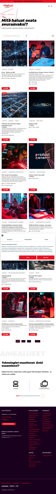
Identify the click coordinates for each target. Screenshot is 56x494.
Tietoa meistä (32, 455)
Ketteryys (31, 427)
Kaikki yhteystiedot (8, 423)
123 (37, 341)
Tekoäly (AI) (32, 437)
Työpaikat (31, 457)
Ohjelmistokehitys (33, 431)
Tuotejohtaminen (33, 441)
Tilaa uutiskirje (32, 463)
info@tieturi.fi (5, 419)
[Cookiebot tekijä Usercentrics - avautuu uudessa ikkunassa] (48, 235)
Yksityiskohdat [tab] (28, 239)
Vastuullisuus (32, 465)
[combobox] (15, 35)
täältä (11, 437)
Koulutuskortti (46, 419)
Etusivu (3, 14)
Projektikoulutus (33, 435)
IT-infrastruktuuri (33, 421)
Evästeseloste (16, 483)
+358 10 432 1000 (6, 417)
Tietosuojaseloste (6, 483)
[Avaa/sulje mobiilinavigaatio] (52, 6)
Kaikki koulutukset (33, 413)
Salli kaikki (45, 257)
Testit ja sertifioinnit (47, 455)
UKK (30, 459)
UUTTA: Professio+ (46, 413)
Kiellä (27, 257)
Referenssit (45, 430)
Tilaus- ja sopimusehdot (35, 461)
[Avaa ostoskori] (49, 6)
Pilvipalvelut (32, 433)
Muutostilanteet (46, 421)
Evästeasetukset (26, 483)
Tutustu (40, 1)
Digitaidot (31, 419)
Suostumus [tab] (9, 239)
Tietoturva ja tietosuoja (34, 439)
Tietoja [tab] (46, 239)
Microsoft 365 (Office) (34, 429)
